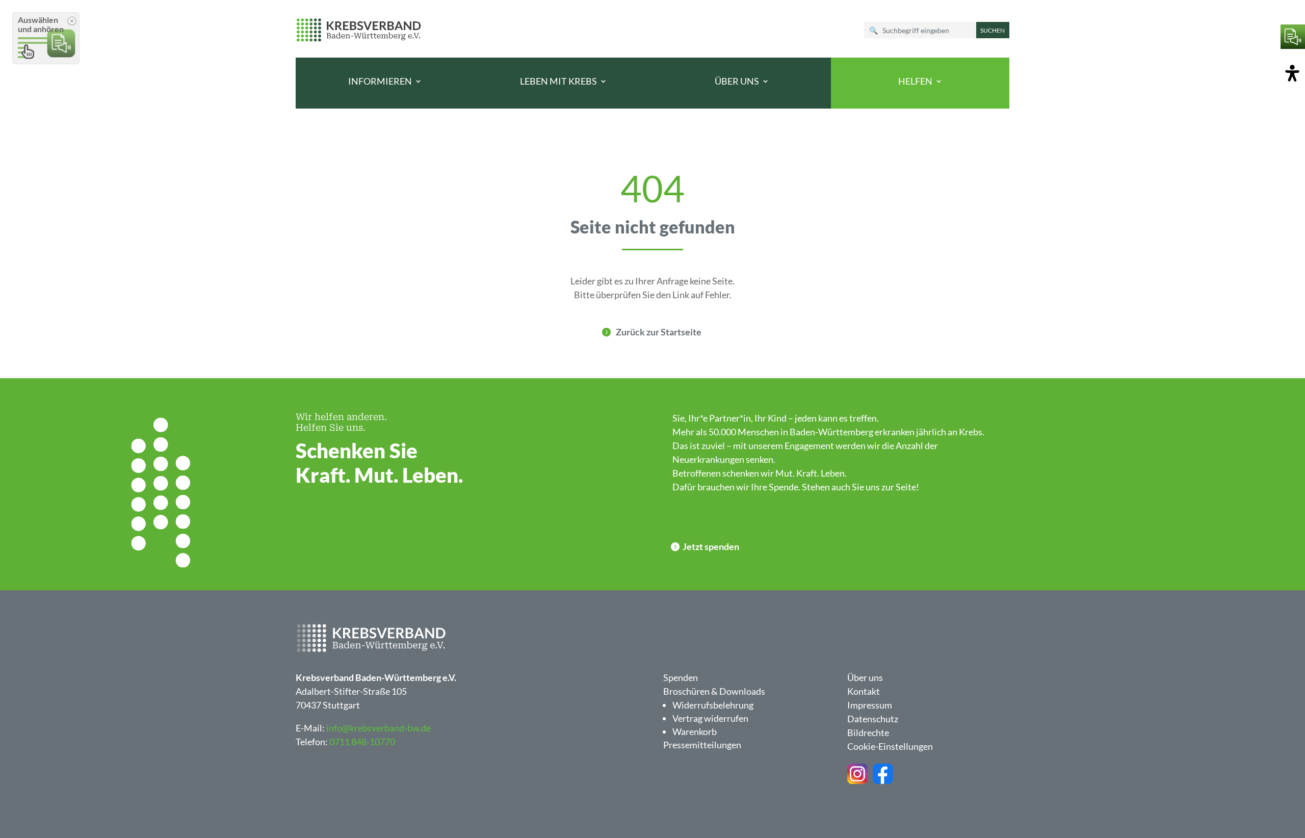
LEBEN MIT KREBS (558, 81)
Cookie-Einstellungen (890, 746)
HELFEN (915, 81)
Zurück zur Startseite (658, 331)
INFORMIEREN (380, 81)
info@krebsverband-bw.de (378, 728)
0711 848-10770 (362, 741)
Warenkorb (694, 731)
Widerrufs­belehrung (712, 705)
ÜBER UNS (737, 81)
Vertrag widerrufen (710, 718)
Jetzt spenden (711, 546)
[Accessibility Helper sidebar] (1292, 74)
